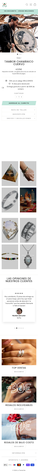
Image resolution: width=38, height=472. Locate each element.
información (18, 453)
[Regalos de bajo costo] (19, 427)
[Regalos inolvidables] (19, 389)
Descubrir (19, 371)
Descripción (19, 114)
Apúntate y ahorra (18, 460)
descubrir (19, 409)
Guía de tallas (19, 110)
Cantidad (19, 93)
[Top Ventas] (19, 352)
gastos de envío (22, 71)
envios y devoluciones (19, 118)
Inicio (18, 58)
